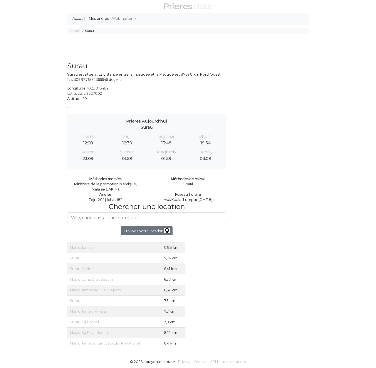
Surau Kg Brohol (84, 322)
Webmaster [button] (122, 19)
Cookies (200, 362)
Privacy (184, 362)
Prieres (177, 6)
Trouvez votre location (144, 231)
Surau (75, 258)
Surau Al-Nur (81, 269)
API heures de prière (228, 362)
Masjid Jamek (81, 247)
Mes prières (99, 19)
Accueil (78, 19)
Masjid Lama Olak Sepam (91, 279)
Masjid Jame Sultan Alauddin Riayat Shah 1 (107, 343)
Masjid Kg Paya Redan (89, 333)
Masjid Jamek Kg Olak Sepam (95, 290)
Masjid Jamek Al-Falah (89, 311)
